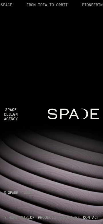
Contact (91, 217)
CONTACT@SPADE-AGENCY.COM (28, 173)
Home (13, 217)
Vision (28, 217)
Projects (47, 217)
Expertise (69, 217)
